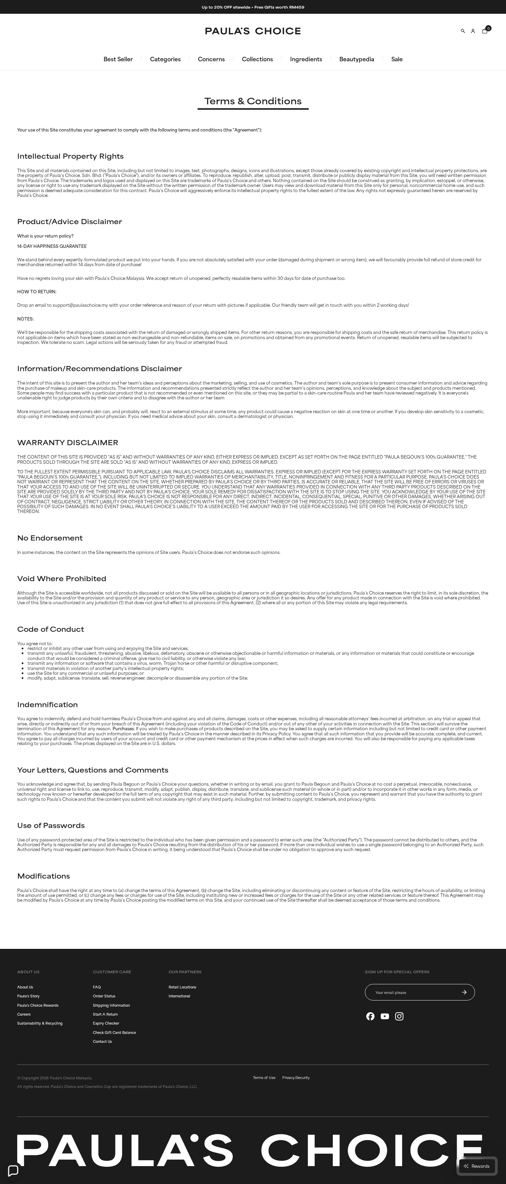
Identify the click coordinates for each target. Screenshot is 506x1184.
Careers (24, 1014)
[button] (13, 1171)
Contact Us (102, 1041)
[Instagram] (399, 1016)
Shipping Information (111, 1005)
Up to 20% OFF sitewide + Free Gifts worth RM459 (253, 7)
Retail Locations (182, 986)
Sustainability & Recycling (40, 1023)
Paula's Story (28, 995)
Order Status (104, 995)
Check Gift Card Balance (114, 1032)
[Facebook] (370, 1016)
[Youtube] (384, 1016)
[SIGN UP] (464, 992)
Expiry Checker (106, 1023)
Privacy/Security (296, 1077)
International (179, 995)
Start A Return (105, 1014)
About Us (25, 986)
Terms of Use (264, 1077)
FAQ (97, 986)
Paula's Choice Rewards (38, 1005)
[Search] (463, 31)
